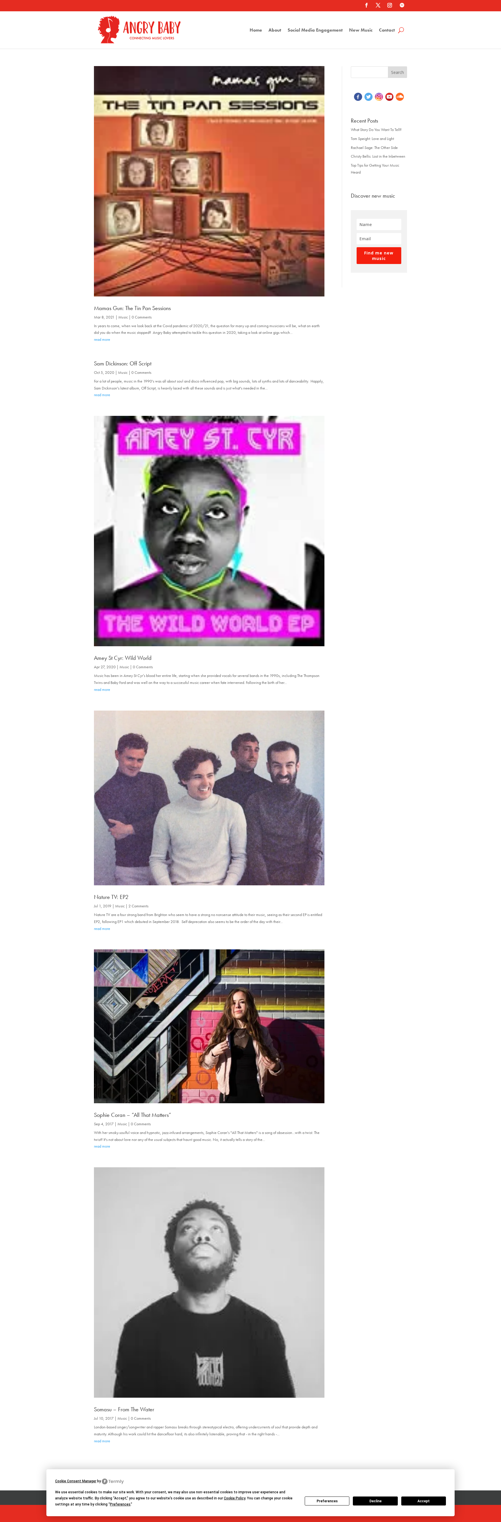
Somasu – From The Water (124, 1409)
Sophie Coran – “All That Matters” (132, 1115)
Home (256, 30)
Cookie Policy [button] (234, 1498)
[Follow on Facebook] (366, 5)
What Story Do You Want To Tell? (376, 129)
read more (102, 339)
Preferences (327, 1501)
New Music (361, 30)
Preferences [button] (120, 1504)
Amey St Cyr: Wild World (123, 658)
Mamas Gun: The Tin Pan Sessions (132, 308)
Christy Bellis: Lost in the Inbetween (378, 156)
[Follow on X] (378, 5)
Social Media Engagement (315, 30)
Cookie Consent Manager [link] (75, 1481)
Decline (375, 1501)
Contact (387, 30)
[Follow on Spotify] (402, 5)
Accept (424, 1501)
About (274, 30)
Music (123, 317)
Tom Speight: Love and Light (372, 138)
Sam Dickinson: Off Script (122, 363)
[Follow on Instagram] (389, 5)
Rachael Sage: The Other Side (374, 147)
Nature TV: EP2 (111, 897)
